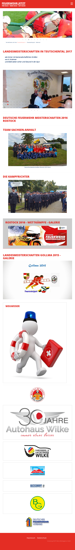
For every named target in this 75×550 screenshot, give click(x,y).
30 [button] (20, 105)
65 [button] (55, 107)
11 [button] (32, 102)
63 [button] (49, 107)
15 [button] (43, 102)
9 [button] (46, 40)
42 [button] (55, 105)
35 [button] (35, 105)
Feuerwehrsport (21, 42)
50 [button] (11, 107)
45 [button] (64, 105)
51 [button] (14, 107)
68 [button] (64, 107)
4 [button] (32, 40)
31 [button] (23, 105)
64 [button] (52, 107)
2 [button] (26, 40)
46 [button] (67, 105)
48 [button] (5, 107)
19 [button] (55, 102)
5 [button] (35, 40)
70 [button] (32, 110)
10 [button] (29, 102)
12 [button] (35, 102)
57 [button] (32, 107)
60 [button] (40, 107)
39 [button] (46, 105)
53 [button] (20, 107)
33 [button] (29, 105)
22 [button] (64, 102)
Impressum (31, 538)
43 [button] (58, 105)
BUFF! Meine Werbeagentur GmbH (62, 541)
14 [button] (40, 102)
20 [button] (58, 102)
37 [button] (40, 105)
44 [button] (61, 105)
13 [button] (37, 102)
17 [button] (49, 102)
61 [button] (43, 107)
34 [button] (32, 105)
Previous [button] (6, 24)
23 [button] (67, 102)
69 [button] (67, 107)
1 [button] (23, 40)
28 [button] (14, 105)
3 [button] (29, 40)
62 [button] (46, 107)
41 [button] (52, 105)
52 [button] (17, 107)
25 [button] (5, 105)
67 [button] (61, 107)
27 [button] (11, 105)
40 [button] (49, 105)
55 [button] (26, 107)
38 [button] (43, 105)
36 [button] (37, 105)
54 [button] (23, 107)
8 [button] (43, 40)
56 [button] (29, 107)
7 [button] (40, 40)
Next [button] (69, 24)
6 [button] (37, 40)
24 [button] (2, 105)
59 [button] (37, 107)
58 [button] (35, 107)
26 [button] (8, 105)
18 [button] (52, 102)
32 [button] (26, 105)
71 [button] (35, 110)
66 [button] (58, 107)
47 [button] (2, 107)
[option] (37, 24)
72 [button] (37, 110)
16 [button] (46, 102)
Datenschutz (41, 538)
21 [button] (61, 102)
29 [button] (17, 105)
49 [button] (8, 107)
